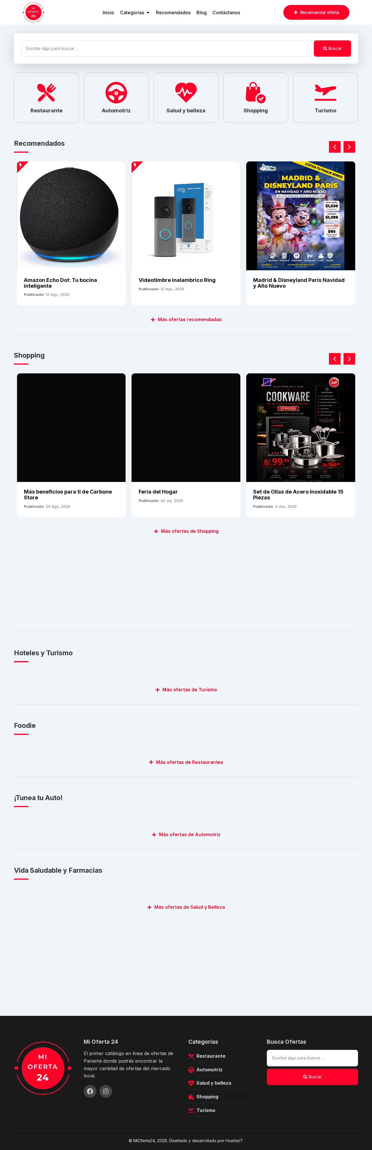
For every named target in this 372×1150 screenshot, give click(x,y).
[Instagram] (105, 1091)
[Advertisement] (186, 579)
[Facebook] (90, 1091)
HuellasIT (234, 1140)
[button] (349, 147)
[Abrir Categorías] (148, 12)
